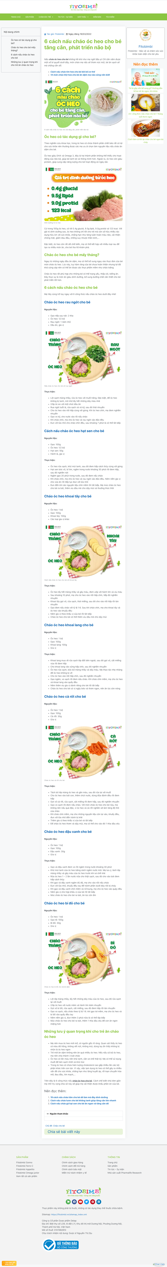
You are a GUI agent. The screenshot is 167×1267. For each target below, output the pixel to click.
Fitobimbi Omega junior (27, 1173)
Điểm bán (97, 17)
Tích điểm (110, 17)
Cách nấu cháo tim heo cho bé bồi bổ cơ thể (72, 72)
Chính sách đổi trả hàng (73, 1166)
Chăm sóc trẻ (45, 17)
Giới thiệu (82, 17)
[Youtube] (80, 1201)
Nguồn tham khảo (59, 1114)
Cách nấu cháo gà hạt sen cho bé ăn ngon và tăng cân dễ (79, 1103)
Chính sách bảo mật (72, 1169)
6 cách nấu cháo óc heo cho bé (22, 56)
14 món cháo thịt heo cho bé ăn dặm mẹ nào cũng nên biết (80, 75)
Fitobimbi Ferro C (24, 1166)
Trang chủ (16, 17)
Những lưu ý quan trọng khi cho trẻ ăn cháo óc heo (24, 63)
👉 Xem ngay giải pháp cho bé (9, 1263)
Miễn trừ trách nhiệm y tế (74, 1173)
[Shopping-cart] (68, 1201)
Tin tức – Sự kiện (65, 17)
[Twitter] (86, 1201)
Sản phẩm (29, 17)
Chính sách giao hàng (72, 1162)
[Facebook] (74, 1201)
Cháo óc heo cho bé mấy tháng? (23, 49)
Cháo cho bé (59, 1126)
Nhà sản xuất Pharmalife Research (125, 1173)
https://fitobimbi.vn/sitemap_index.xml (69, 1214)
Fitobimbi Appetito (25, 1169)
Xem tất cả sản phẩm (26, 1176)
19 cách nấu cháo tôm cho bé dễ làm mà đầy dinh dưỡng (79, 1097)
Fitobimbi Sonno (24, 1162)
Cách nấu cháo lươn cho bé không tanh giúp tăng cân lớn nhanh (83, 1100)
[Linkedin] (98, 1201)
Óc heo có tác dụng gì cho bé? (24, 41)
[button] (83, 1114)
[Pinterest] (92, 1201)
